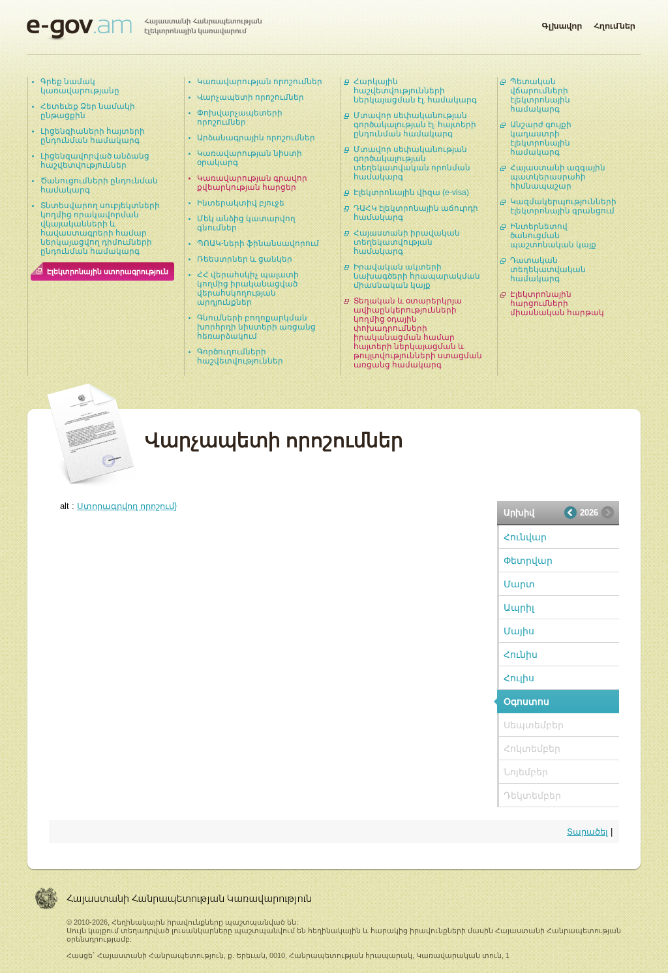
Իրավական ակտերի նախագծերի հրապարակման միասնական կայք (417, 276)
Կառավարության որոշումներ (259, 81)
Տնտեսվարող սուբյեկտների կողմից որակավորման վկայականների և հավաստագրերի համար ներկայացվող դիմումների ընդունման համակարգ (100, 228)
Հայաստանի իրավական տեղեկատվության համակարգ (407, 242)
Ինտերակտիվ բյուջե (240, 203)
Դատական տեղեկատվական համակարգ (548, 269)
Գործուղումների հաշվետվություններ (240, 356)
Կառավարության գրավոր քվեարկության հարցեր (252, 183)
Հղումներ (614, 23)
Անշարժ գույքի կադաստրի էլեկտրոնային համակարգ (540, 138)
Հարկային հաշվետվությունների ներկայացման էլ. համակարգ (415, 90)
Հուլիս (519, 678)
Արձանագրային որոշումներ (256, 137)
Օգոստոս (526, 701)
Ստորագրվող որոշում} (127, 506)
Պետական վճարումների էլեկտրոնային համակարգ (540, 95)
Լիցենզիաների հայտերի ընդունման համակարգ (92, 136)
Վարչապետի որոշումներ (250, 97)
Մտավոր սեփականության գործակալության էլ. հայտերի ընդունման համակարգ (415, 124)
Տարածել (587, 832)
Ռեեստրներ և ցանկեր (244, 259)
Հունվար (525, 537)
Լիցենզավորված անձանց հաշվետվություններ (94, 160)
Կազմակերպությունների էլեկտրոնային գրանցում (563, 206)
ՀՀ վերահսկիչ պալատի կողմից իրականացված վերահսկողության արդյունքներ (248, 288)
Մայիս (519, 631)
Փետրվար (528, 560)
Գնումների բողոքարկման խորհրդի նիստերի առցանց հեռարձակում (256, 327)
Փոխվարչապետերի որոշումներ (239, 117)
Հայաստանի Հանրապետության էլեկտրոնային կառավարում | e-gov (144, 29)
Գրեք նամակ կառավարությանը (79, 86)
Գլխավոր (562, 23)
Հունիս (521, 654)
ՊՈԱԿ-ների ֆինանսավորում (258, 243)
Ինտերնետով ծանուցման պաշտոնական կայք (553, 235)
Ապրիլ (519, 607)
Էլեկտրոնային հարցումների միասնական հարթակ (557, 303)
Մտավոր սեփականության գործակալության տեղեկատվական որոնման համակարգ (412, 163)
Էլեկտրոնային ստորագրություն (107, 271)
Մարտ (519, 584)
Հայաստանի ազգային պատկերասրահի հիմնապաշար (557, 177)
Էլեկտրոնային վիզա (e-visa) (411, 192)
